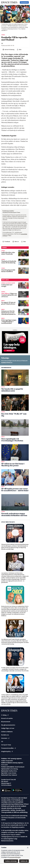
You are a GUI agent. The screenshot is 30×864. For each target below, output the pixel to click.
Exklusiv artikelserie (6, 731)
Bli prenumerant (5, 721)
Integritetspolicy (6, 751)
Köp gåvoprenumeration (8, 725)
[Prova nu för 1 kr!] (15, 342)
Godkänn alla (24, 861)
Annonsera (4, 738)
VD (2, 741)
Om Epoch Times (6, 745)
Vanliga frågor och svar (7, 728)
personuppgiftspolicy (15, 857)
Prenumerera (24, 2)
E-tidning (3, 715)
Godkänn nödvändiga (11, 861)
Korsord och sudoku (7, 718)
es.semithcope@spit (6, 362)
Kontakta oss (5, 735)
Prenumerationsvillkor (7, 748)
